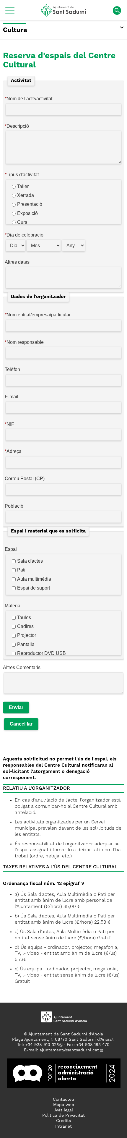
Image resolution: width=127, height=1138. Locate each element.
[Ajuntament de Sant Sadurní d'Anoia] (64, 14)
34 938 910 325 (43, 1045)
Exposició (27, 213)
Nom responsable (25, 342)
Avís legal (63, 1110)
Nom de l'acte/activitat (29, 98)
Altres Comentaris (21, 667)
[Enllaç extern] (64, 1073)
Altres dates (17, 262)
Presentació (29, 204)
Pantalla (26, 644)
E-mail (11, 396)
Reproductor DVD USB (41, 653)
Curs (22, 222)
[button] (10, 12)
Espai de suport (33, 587)
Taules (24, 617)
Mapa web (63, 1105)
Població (14, 506)
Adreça (14, 451)
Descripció (17, 126)
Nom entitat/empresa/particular (38, 314)
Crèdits (63, 1121)
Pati (21, 569)
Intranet (63, 1126)
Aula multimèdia (34, 579)
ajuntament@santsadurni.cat (69, 1050)
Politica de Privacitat (63, 1115)
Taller (23, 186)
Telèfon (12, 369)
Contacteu (63, 1099)
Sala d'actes (30, 561)
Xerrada (25, 195)
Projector (26, 635)
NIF (10, 424)
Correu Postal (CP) (25, 478)
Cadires (25, 626)
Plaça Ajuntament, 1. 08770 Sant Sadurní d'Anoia (62, 1039)
